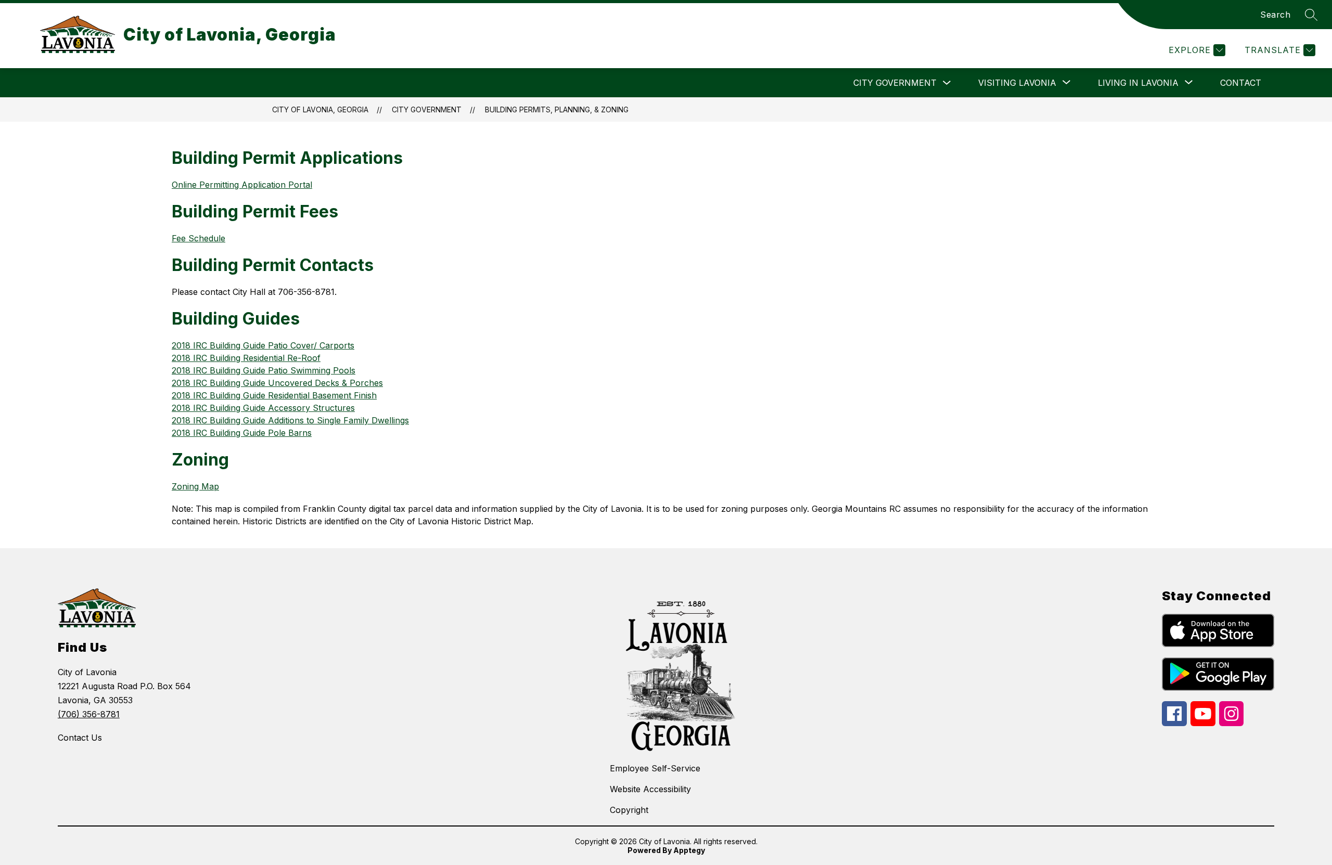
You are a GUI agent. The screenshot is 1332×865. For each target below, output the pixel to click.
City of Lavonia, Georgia (320, 109)
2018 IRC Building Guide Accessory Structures (263, 408)
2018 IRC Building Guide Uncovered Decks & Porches (277, 383)
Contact (1240, 83)
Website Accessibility (650, 789)
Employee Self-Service (655, 768)
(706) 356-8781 (89, 714)
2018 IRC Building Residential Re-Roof (246, 358)
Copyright (629, 810)
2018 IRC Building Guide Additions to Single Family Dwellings (290, 420)
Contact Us (80, 737)
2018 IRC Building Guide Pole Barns (242, 433)
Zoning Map (195, 486)
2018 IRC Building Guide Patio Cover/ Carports (263, 345)
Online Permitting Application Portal (242, 184)
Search (1275, 14)
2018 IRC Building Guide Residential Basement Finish (274, 395)
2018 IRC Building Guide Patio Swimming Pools (263, 370)
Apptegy (689, 850)
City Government (895, 83)
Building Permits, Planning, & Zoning (557, 109)
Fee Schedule (198, 238)
